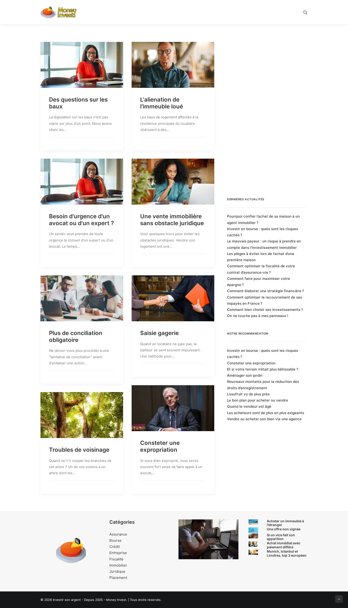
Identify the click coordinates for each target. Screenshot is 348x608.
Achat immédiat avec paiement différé (283, 545)
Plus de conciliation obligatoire (75, 336)
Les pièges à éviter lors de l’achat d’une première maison (260, 256)
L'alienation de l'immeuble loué (161, 103)
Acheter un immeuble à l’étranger (285, 523)
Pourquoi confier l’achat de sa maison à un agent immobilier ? (263, 219)
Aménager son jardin (245, 375)
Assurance (118, 534)
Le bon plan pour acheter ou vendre (257, 400)
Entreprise (118, 552)
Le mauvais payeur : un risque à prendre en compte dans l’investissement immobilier (264, 244)
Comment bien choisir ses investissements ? (265, 309)
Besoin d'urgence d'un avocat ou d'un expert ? (81, 220)
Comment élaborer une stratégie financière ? (265, 291)
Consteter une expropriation (160, 446)
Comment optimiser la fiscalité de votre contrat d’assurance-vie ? (261, 269)
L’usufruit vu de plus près (248, 394)
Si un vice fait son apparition (281, 537)
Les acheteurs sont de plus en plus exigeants (265, 413)
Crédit (114, 546)
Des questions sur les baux (78, 103)
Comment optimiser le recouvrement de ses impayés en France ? (264, 300)
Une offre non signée (283, 529)
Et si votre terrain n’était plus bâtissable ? (262, 369)
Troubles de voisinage (79, 449)
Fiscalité (116, 559)
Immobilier (118, 565)
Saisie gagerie (159, 333)
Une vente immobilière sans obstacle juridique (172, 220)
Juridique (117, 571)
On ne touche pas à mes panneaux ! (257, 315)
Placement (118, 577)
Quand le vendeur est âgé (249, 406)
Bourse (115, 540)
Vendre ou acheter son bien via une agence (264, 419)
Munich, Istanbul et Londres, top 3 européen (287, 553)
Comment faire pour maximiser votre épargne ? (258, 281)
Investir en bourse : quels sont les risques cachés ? (262, 232)
